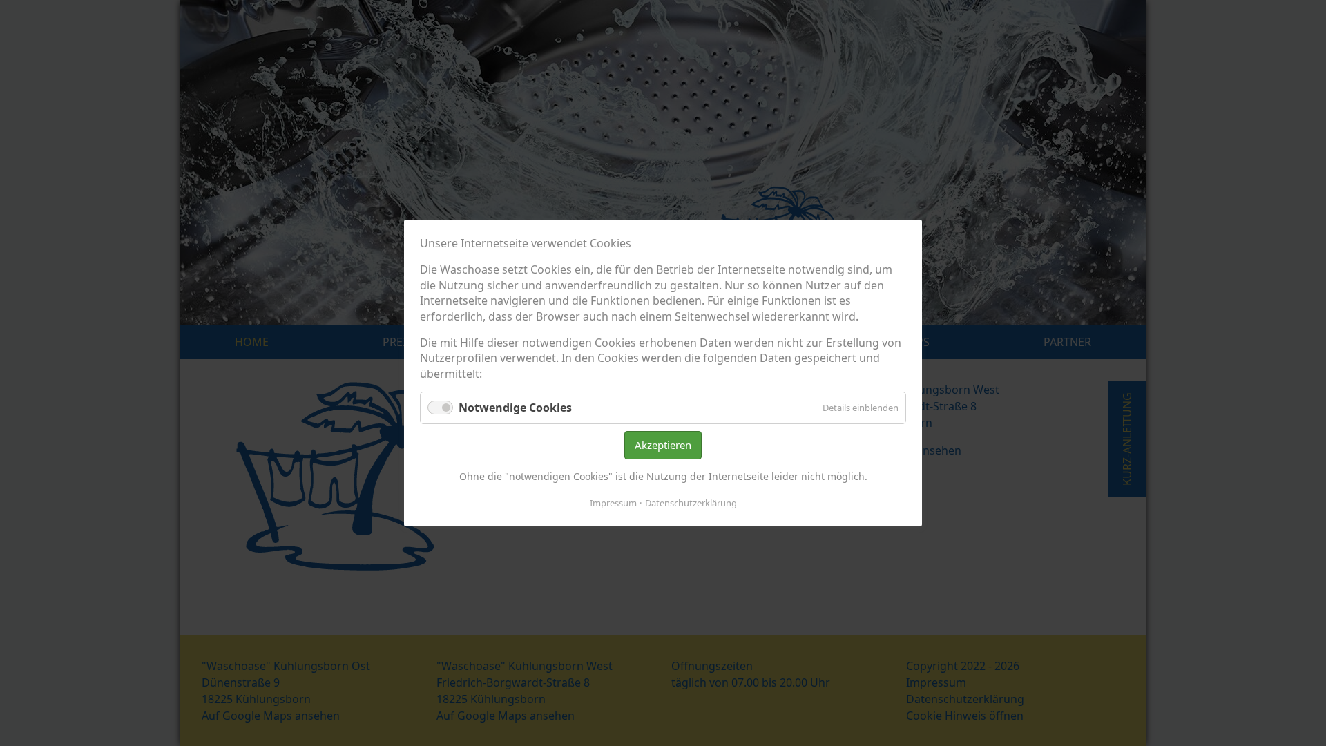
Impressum (613, 503)
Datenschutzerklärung (691, 503)
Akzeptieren (663, 445)
